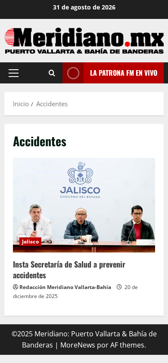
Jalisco (30, 241)
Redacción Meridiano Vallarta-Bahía (65, 287)
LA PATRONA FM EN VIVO (123, 72)
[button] (13, 73)
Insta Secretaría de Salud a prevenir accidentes (84, 205)
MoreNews (77, 345)
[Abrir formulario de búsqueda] (52, 73)
